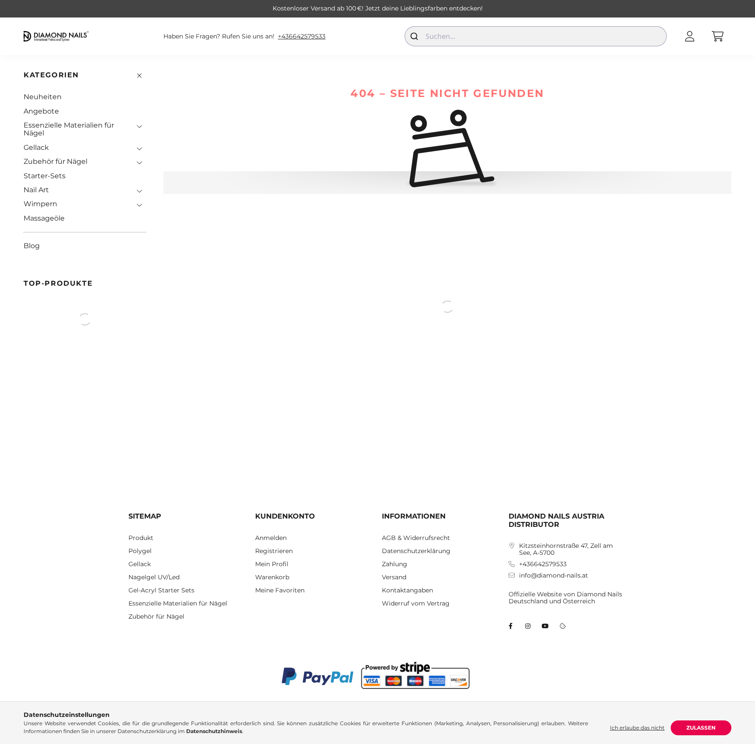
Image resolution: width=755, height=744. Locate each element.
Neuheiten (43, 97)
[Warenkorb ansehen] (717, 36)
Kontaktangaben (407, 590)
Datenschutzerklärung (416, 551)
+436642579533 (302, 36)
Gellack (36, 147)
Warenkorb (272, 577)
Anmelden (271, 538)
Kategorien (51, 75)
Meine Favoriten (280, 590)
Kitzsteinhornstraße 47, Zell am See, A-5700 (566, 549)
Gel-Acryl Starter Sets (161, 590)
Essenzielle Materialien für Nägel (69, 129)
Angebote (41, 111)
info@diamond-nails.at (553, 575)
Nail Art (36, 190)
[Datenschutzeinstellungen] (562, 626)
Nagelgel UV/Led (154, 577)
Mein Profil (271, 564)
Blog (32, 246)
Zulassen (701, 727)
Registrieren (274, 551)
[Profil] (689, 36)
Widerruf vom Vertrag (416, 603)
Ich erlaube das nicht (637, 727)
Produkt (140, 538)
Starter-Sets (45, 176)
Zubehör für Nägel (55, 161)
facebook (510, 626)
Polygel (140, 551)
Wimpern (40, 204)
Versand (394, 577)
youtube (545, 626)
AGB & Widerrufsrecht (416, 538)
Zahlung (394, 564)
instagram (528, 626)
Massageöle (44, 218)
